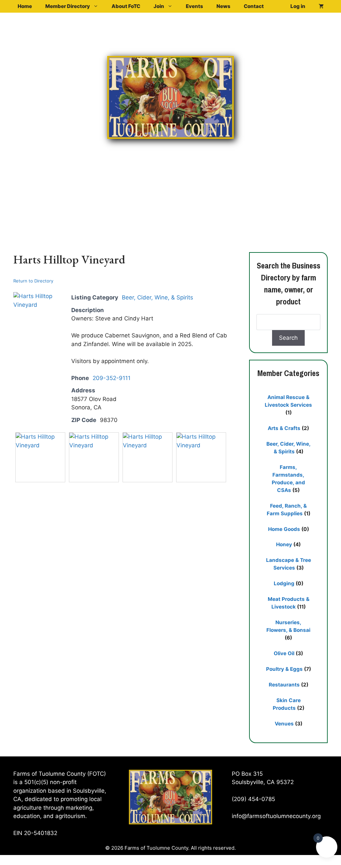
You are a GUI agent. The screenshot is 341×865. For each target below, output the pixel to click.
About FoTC (126, 6)
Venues (284, 723)
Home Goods (284, 529)
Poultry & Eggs (284, 669)
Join (159, 6)
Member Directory (67, 6)
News (223, 6)
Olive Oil (284, 653)
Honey (284, 544)
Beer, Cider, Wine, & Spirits (157, 297)
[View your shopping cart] (321, 6)
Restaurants (284, 684)
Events (194, 6)
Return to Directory (33, 280)
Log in (297, 6)
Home (25, 6)
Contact (254, 6)
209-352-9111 (112, 378)
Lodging (284, 583)
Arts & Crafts (284, 428)
